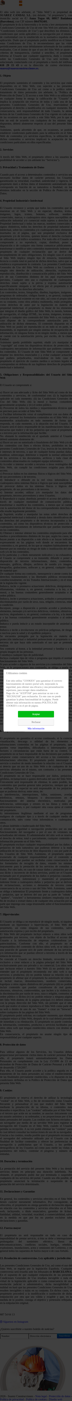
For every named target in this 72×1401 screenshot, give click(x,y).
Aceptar (36, 714)
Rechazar (36, 722)
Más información (36, 728)
